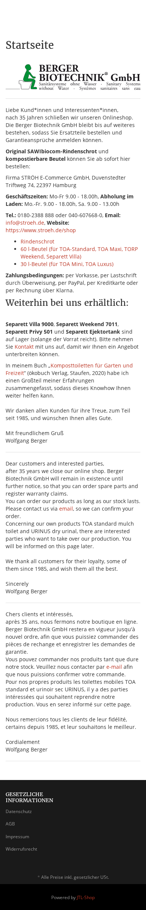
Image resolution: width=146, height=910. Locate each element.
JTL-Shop (86, 897)
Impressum (17, 836)
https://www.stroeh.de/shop (41, 230)
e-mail (114, 666)
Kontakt (24, 346)
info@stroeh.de (25, 222)
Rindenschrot (37, 241)
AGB (10, 824)
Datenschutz (19, 811)
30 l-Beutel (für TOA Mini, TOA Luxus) (67, 264)
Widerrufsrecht (21, 849)
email (66, 508)
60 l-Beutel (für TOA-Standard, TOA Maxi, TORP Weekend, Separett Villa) (79, 252)
